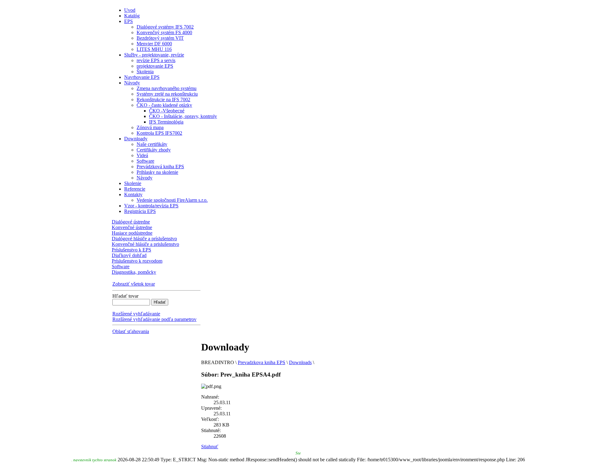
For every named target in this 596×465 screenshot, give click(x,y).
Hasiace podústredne (132, 233)
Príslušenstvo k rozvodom (137, 261)
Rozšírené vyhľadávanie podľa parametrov (154, 319)
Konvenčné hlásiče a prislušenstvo (145, 244)
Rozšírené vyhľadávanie (136, 313)
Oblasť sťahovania (130, 331)
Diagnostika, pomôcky (134, 272)
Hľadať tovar (125, 296)
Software (120, 266)
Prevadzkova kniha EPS (261, 362)
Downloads (300, 362)
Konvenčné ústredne (132, 227)
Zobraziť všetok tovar (133, 284)
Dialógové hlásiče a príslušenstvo (144, 238)
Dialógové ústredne (131, 221)
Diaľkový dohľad (129, 255)
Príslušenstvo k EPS (131, 249)
